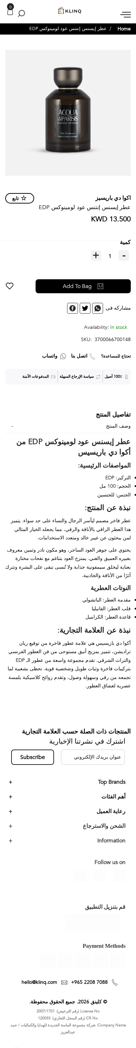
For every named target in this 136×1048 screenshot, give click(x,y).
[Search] (20, 13)
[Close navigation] (7, 7)
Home (124, 28)
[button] (9, 286)
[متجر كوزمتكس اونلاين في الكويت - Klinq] (68, 11)
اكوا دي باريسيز (113, 198)
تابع (15, 198)
